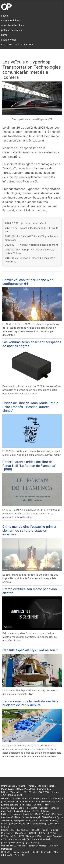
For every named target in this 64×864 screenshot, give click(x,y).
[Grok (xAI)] (19, 855)
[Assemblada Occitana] (46, 820)
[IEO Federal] (32, 842)
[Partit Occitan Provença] (27, 817)
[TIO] (12, 830)
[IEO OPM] (45, 839)
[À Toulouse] (20, 845)
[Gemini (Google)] (20, 852)
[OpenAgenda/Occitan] (12, 842)
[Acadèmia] (20, 833)
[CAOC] (32, 833)
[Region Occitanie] (37, 845)
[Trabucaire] (16, 792)
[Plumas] (45, 811)
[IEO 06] (52, 833)
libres (4, 34)
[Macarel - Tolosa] (41, 804)
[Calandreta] (23, 830)
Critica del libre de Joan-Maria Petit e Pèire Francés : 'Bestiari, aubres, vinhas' (30, 406)
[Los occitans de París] (20, 823)
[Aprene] (30, 836)
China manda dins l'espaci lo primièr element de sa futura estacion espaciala (29, 530)
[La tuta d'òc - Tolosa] (50, 798)
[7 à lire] (7, 839)
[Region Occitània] (24, 820)
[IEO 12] (40, 836)
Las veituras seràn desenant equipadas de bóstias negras (31, 344)
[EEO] (21, 836)
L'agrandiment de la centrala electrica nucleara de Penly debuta (30, 703)
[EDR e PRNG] (15, 795)
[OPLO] (4, 836)
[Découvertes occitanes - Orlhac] (17, 801)
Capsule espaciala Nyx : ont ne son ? (30, 650)
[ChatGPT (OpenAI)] (41, 852)
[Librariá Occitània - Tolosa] (24, 798)
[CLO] (13, 836)
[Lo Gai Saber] (18, 808)
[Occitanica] (7, 833)
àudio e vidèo (9, 39)
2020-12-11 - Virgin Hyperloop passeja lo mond (31, 244)
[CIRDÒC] (54, 830)
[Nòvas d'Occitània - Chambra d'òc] (33, 789)
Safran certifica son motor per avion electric (29, 591)
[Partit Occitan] (42, 814)
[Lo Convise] (19, 839)
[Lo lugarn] (15, 814)
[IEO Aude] (32, 839)
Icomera (49, 136)
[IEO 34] (42, 833)
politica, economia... (12, 30)
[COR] (45, 830)
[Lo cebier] (28, 814)
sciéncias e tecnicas (12, 25)
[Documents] (39, 823)
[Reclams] (32, 808)
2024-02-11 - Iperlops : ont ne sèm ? (25, 223)
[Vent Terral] (30, 792)
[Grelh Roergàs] (54, 836)
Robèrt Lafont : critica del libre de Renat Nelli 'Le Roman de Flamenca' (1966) (29, 465)
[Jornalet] (20, 785)
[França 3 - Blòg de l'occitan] (41, 785)
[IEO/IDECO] (44, 792)
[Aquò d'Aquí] (7, 789)
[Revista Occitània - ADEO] (26, 811)
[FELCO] (35, 830)
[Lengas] (43, 808)
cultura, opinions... (11, 20)
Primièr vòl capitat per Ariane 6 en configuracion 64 (27, 282)
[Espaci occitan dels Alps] (48, 801)
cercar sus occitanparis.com (17, 44)
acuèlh (4, 15)
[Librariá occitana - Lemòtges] (16, 804)
